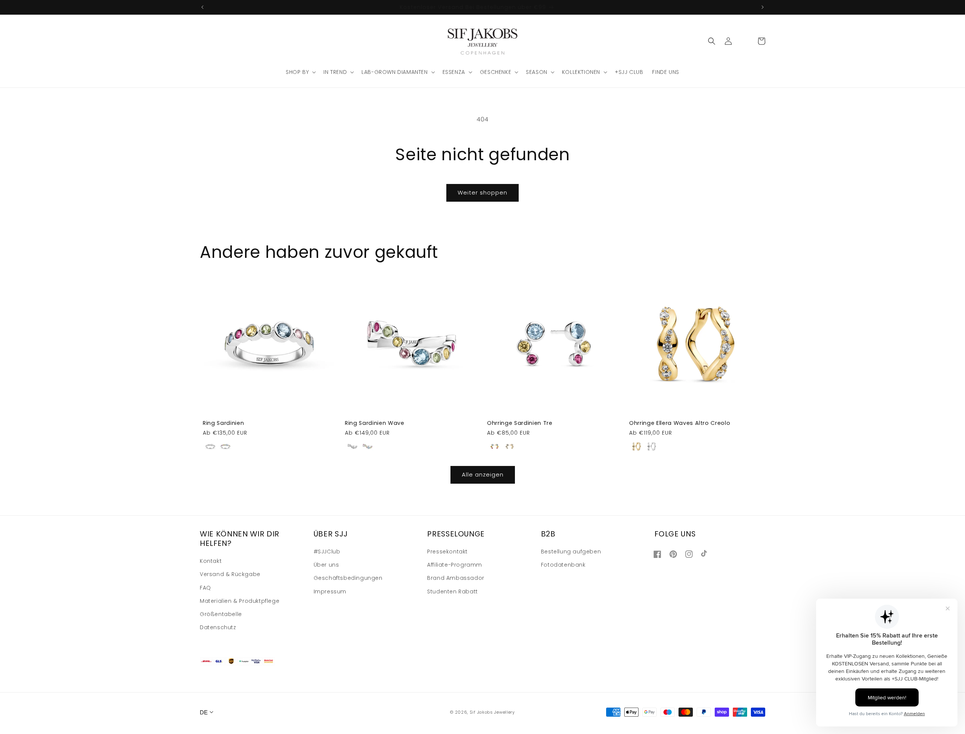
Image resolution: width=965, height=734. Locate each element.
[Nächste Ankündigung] (762, 7)
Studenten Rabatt (452, 591)
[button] (300, 72)
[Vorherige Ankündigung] (202, 7)
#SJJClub (327, 551)
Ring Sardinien (223, 423)
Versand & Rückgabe (230, 574)
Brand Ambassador (455, 578)
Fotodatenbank (563, 565)
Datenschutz (218, 627)
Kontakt (211, 561)
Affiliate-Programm (454, 565)
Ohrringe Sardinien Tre (520, 423)
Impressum (330, 591)
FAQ (205, 587)
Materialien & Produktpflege (239, 601)
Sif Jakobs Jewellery (492, 712)
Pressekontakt (447, 551)
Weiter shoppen (482, 192)
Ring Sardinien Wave (374, 423)
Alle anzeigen (483, 474)
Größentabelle (221, 614)
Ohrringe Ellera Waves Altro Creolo (679, 423)
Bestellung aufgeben (571, 551)
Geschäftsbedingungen (348, 578)
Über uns (326, 565)
